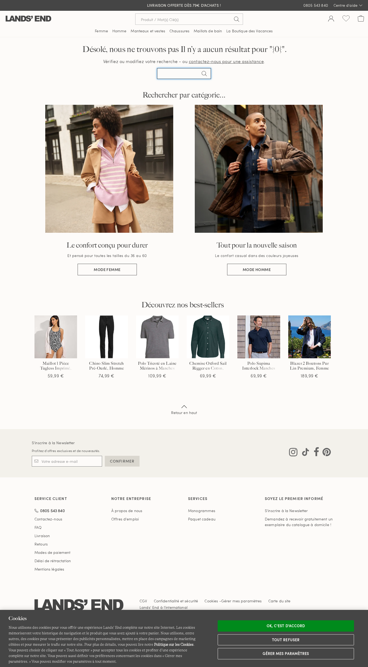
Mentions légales (49, 569)
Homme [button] (119, 30)
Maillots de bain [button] (208, 30)
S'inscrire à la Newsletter (53, 442)
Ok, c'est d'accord (286, 625)
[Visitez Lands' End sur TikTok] (303, 453)
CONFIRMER (122, 461)
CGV (143, 600)
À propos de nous (126, 510)
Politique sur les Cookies (173, 644)
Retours (41, 544)
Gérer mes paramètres (286, 653)
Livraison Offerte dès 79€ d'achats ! (184, 5)
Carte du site (279, 600)
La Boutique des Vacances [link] (249, 30)
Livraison (42, 535)
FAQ (37, 527)
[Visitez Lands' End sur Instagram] (293, 453)
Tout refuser (286, 639)
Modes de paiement (52, 552)
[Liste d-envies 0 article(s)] (346, 19)
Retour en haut (184, 412)
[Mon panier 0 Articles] (361, 19)
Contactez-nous (48, 519)
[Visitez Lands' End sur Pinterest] (325, 453)
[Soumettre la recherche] (236, 19)
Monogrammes (202, 510)
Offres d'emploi (125, 519)
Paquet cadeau (202, 519)
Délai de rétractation (52, 560)
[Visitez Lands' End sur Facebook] (314, 453)
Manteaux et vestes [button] (148, 30)
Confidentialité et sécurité (176, 600)
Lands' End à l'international (164, 607)
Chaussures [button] (179, 30)
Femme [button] (101, 30)
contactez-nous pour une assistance (226, 61)
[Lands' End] (28, 19)
